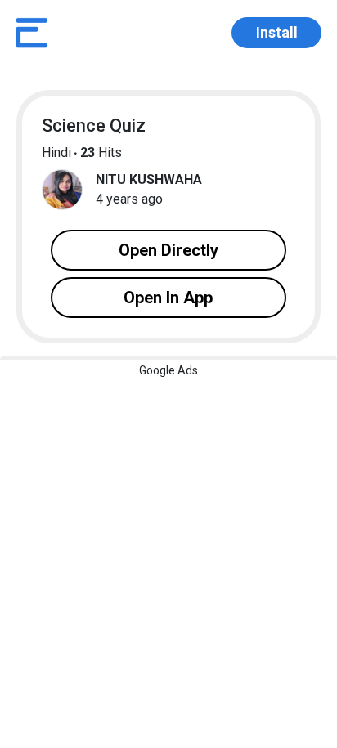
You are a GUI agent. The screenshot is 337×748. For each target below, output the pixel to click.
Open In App (168, 297)
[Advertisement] (168, 528)
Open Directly (168, 250)
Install (277, 32)
